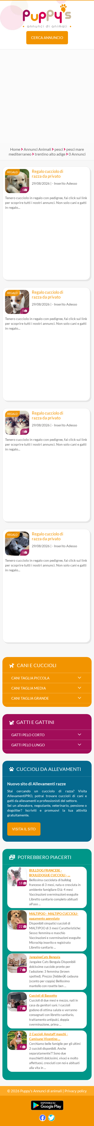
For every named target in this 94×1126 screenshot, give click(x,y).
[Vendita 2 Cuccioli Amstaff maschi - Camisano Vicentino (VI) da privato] (17, 1040)
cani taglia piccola (30, 678)
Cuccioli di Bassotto (43, 995)
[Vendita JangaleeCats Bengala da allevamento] (17, 963)
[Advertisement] (47, 96)
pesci (58, 149)
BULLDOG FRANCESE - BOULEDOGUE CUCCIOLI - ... (49, 873)
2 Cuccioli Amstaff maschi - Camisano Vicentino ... (48, 1036)
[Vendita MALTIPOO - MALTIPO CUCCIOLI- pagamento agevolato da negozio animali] (17, 920)
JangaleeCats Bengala (44, 957)
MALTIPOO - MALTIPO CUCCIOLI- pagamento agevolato (53, 916)
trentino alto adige (50, 154)
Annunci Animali (37, 149)
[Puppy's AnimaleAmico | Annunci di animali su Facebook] (42, 1119)
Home (15, 149)
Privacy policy (76, 1091)
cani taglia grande (30, 698)
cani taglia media (28, 688)
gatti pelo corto (28, 735)
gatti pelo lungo (28, 745)
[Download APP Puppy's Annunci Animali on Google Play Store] (47, 1109)
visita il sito (24, 829)
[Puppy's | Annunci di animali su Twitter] (51, 1119)
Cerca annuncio (47, 37)
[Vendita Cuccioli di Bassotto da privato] (17, 1001)
